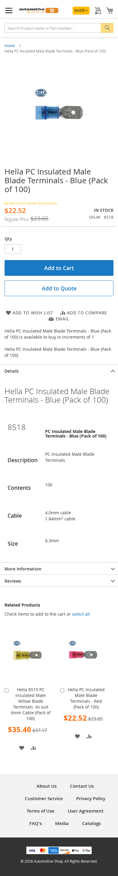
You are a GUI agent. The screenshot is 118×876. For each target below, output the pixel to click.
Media (62, 823)
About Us (47, 786)
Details (12, 371)
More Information (23, 569)
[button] (81, 11)
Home (10, 45)
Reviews (13, 581)
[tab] (59, 370)
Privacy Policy (90, 798)
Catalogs (91, 823)
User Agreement (85, 811)
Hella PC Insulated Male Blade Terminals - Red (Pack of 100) (86, 698)
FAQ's (35, 823)
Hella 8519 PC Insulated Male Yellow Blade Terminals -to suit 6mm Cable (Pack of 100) (31, 704)
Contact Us (82, 786)
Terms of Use (40, 811)
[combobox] (59, 28)
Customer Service (44, 798)
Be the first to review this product (31, 203)
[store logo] (38, 10)
